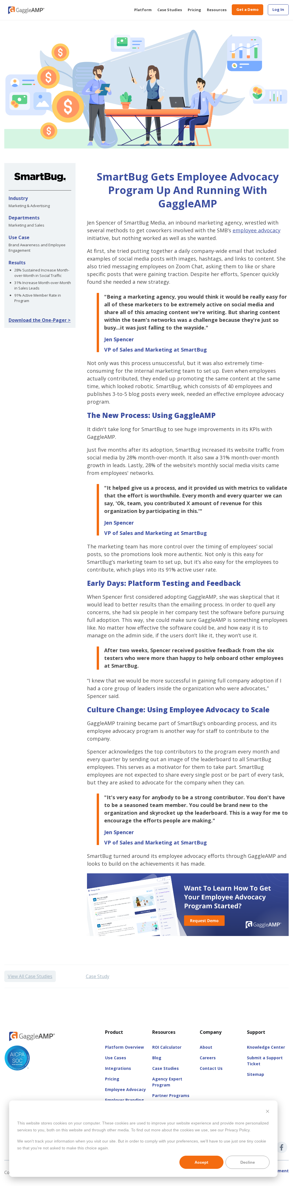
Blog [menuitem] (156, 1057)
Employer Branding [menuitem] (124, 1100)
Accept (201, 1162)
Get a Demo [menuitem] (247, 9)
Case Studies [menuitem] (169, 9)
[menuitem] (278, 9)
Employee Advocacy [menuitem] (125, 1089)
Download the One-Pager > (40, 320)
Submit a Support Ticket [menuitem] (265, 1060)
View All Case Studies (30, 976)
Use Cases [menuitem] (115, 1057)
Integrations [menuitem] (118, 1068)
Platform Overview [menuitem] (124, 1047)
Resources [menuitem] (217, 9)
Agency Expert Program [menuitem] (167, 1082)
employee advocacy (256, 230)
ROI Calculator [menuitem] (166, 1047)
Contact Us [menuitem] (211, 1068)
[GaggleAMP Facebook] (281, 1147)
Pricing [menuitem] (194, 9)
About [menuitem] (206, 1047)
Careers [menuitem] (208, 1057)
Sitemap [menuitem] (255, 1074)
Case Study (97, 976)
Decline (247, 1162)
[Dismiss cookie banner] (268, 1112)
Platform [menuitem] (143, 9)
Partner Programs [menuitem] (170, 1095)
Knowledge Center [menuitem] (266, 1047)
